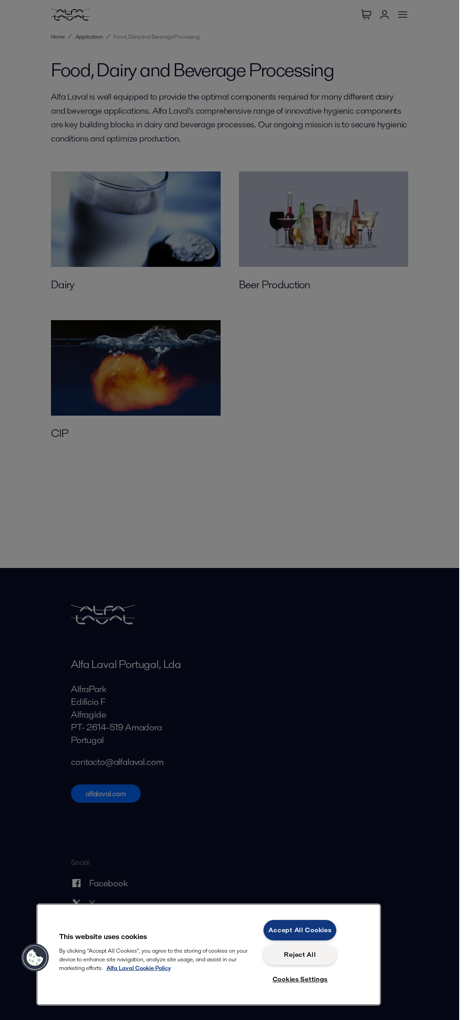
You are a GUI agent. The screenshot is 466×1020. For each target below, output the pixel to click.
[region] (208, 954)
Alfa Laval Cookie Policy (138, 968)
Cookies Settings (300, 979)
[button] (35, 957)
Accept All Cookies (299, 930)
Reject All (300, 954)
